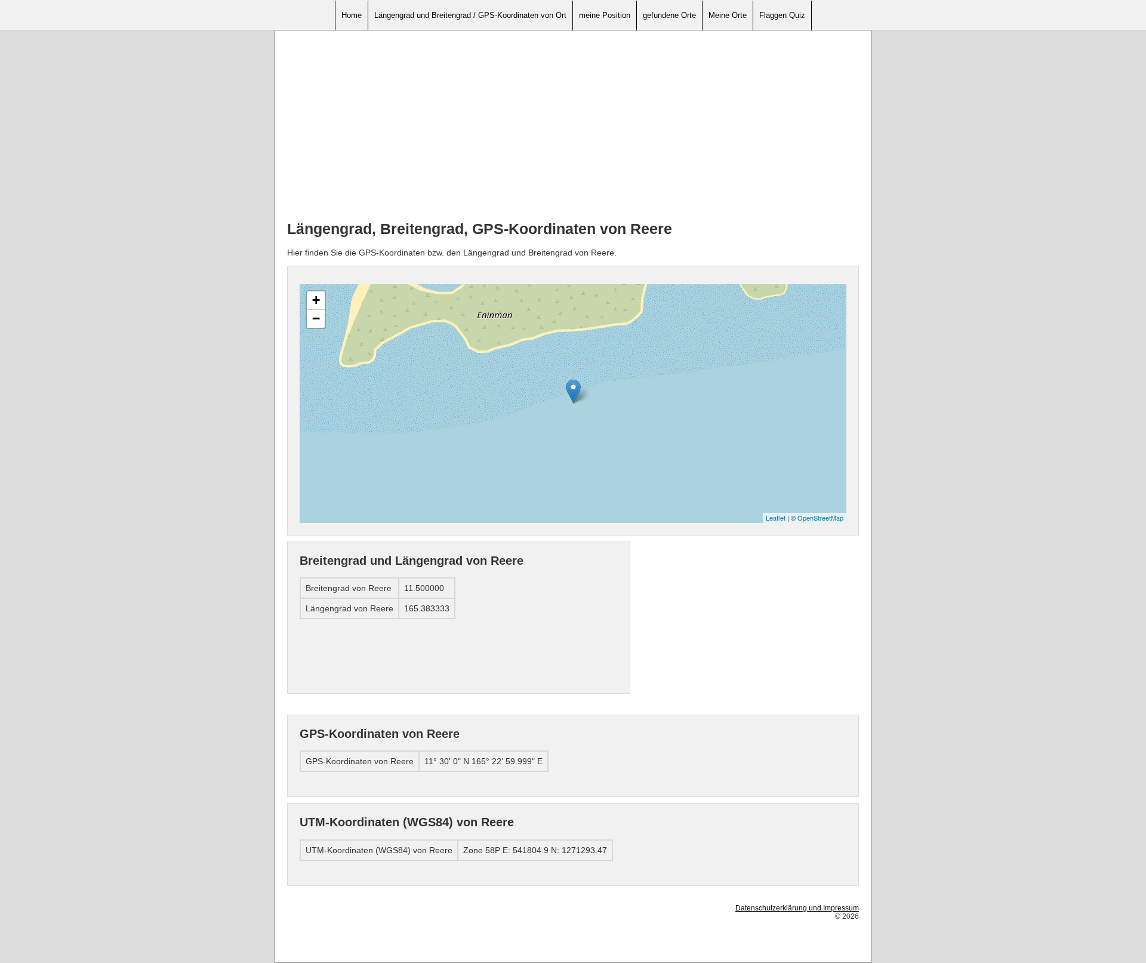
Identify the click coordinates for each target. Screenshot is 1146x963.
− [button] (316, 318)
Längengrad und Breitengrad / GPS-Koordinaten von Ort (470, 15)
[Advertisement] (573, 126)
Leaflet (775, 517)
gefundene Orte (669, 15)
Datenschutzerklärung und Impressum (797, 908)
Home (351, 15)
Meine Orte (727, 15)
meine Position (604, 15)
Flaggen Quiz (782, 15)
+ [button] (316, 300)
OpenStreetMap (820, 517)
